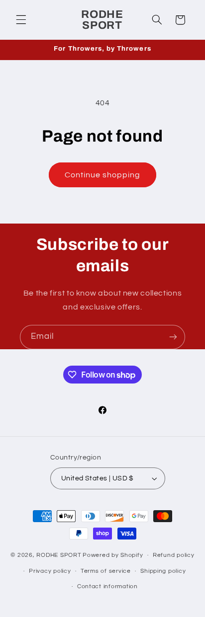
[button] (20, 19)
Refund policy (174, 555)
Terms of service (106, 571)
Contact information (107, 586)
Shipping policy (163, 571)
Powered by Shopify (113, 555)
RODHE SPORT (58, 555)
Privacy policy (50, 571)
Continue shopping (103, 175)
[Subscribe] (173, 337)
